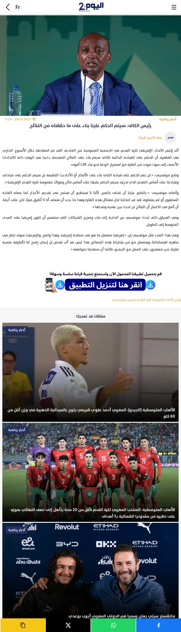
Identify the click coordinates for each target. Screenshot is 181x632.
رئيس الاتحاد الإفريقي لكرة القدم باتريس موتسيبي (146, 299)
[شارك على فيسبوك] (158, 625)
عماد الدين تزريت (150, 137)
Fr (17, 7)
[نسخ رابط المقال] (22, 625)
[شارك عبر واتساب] (113, 625)
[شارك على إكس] (67, 625)
